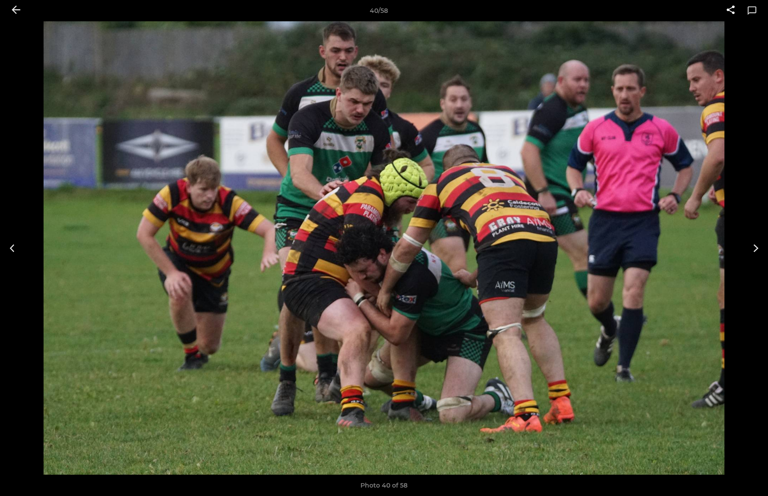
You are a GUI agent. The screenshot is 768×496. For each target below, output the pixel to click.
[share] (730, 10)
